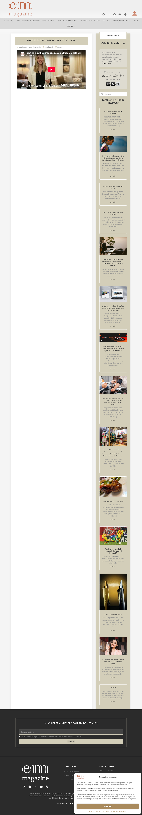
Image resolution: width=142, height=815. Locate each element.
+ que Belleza (106, 21)
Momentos (83, 21)
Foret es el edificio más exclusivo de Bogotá (51, 40)
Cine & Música (73, 21)
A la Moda (17, 21)
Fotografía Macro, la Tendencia (113, 501)
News (136, 21)
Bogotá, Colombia (113, 74)
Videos (128, 21)
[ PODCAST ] (36, 21)
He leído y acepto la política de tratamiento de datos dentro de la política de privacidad (52, 737)
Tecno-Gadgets (94, 21)
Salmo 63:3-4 (106, 64)
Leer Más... (113, 129)
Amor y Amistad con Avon (113, 614)
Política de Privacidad (102, 811)
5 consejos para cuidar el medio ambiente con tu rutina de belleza (113, 662)
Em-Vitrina (8, 21)
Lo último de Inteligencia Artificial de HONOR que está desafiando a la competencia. (113, 308)
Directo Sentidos (48, 21)
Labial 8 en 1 (113, 688)
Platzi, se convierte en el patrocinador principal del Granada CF (113, 551)
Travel (121, 21)
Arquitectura (23, 47)
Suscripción (71, 26)
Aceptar (107, 806)
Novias (115, 21)
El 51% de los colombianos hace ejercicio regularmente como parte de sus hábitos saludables (113, 158)
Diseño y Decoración (34, 47)
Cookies (91, 811)
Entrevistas (26, 21)
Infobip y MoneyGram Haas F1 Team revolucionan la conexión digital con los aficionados (113, 349)
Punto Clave (62, 21)
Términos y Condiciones (118, 811)
